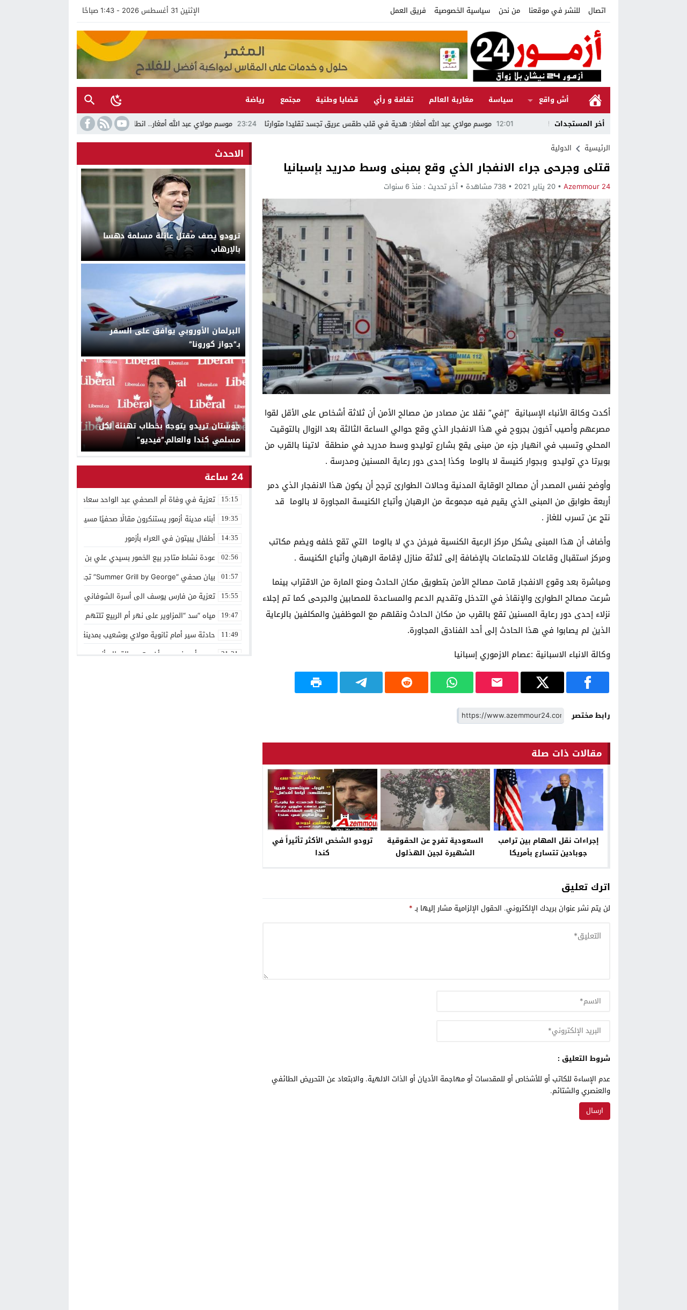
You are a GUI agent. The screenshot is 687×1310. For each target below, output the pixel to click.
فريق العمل (408, 10)
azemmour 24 (587, 186)
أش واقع (554, 99)
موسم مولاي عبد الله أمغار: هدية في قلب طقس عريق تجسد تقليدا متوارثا (423, 123)
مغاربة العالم (451, 99)
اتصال (597, 10)
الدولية (561, 148)
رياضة (255, 99)
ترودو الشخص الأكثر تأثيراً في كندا (322, 847)
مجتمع (290, 99)
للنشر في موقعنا (554, 10)
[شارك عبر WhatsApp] (452, 682)
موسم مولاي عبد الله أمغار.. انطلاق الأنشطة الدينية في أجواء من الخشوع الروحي (155, 123)
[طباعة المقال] (316, 682)
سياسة (500, 99)
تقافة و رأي (393, 99)
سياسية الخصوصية (462, 10)
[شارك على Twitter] (542, 682)
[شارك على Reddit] (406, 682)
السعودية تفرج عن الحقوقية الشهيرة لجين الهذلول (435, 847)
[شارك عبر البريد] (497, 682)
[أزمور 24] (538, 55)
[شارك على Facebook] (587, 682)
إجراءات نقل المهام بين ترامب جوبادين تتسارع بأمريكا (548, 847)
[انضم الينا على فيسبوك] (86, 123)
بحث (90, 100)
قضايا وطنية (337, 99)
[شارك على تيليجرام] (361, 682)
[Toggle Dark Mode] (116, 100)
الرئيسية (595, 100)
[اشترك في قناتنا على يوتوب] (120, 123)
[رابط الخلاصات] (103, 123)
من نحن (509, 10)
